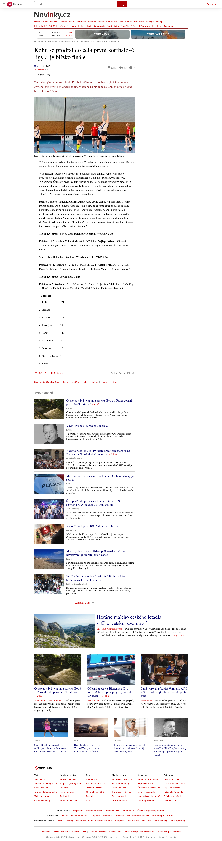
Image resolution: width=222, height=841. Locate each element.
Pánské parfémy (177, 820)
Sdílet (124, 67)
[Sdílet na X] (133, 373)
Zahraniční (81, 21)
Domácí (63, 21)
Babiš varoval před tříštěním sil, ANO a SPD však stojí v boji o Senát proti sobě (164, 692)
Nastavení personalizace (170, 831)
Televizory (146, 820)
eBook (113, 67)
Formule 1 (91, 796)
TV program (144, 26)
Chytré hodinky (160, 820)
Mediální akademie (98, 831)
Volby (71, 21)
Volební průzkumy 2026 (45, 783)
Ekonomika (139, 21)
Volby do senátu (42, 796)
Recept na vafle (119, 796)
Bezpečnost (71, 530)
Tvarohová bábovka (121, 792)
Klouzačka (119, 815)
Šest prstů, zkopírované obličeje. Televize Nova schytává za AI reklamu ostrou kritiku (95, 503)
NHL (88, 800)
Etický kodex (115, 831)
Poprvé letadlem (145, 783)
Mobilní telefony (65, 820)
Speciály (125, 26)
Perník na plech (119, 800)
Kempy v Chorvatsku (148, 779)
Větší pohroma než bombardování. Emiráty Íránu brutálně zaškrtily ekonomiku (96, 578)
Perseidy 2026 (112, 810)
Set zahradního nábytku (138, 815)
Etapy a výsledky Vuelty (71, 783)
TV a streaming (72, 509)
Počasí (133, 26)
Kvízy (116, 26)
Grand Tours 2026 (68, 800)
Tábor (114, 382)
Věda (62, 26)
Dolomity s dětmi (146, 800)
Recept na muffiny (120, 783)
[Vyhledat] (122, 4)
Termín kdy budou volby (45, 792)
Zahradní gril (158, 815)
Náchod (94, 382)
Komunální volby (42, 800)
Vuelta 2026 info (68, 779)
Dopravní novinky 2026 (175, 787)
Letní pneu (119, 820)
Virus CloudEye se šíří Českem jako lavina (92, 526)
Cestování (71, 26)
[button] (84, 125)
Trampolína (94, 815)
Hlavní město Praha (74, 458)
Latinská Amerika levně (149, 796)
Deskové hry (133, 820)
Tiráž (84, 831)
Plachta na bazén (78, 815)
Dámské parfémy (103, 820)
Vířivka (170, 815)
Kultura (128, 21)
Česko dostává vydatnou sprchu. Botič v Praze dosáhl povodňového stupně (99, 402)
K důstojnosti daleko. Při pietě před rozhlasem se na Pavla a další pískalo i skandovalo (98, 452)
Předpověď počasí (94, 810)
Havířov (104, 382)
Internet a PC (40, 26)
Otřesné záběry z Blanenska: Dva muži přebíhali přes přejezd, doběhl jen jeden (109, 692)
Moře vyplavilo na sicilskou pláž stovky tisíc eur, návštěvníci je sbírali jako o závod (96, 553)
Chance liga (91, 779)
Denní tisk (157, 26)
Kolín (85, 382)
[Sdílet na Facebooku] (128, 373)
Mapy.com (78, 810)
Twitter (56, 831)
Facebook (45, 831)
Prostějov (75, 382)
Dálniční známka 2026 (174, 783)
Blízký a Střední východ (76, 584)
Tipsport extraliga (94, 787)
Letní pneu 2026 (171, 779)
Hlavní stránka (41, 21)
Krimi (121, 21)
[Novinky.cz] (52, 15)
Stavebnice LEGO (84, 820)
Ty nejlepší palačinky (122, 779)
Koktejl (159, 21)
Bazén (65, 815)
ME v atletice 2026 (95, 792)
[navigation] (3, 4)
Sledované (168, 26)
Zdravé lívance (119, 787)
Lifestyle (150, 21)
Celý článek (178, 635)
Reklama (65, 831)
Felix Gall (64, 796)
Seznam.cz (212, 4)
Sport (109, 26)
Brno (65, 382)
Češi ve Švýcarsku (146, 792)
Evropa (69, 430)
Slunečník (107, 815)
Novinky (38, 66)
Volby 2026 (39, 779)
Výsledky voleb (41, 787)
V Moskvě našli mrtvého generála (87, 426)
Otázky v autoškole (173, 796)
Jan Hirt (64, 787)
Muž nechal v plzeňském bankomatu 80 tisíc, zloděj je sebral (100, 477)
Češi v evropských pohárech (150, 810)
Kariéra (75, 831)
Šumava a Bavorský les (149, 787)
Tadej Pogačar (67, 792)
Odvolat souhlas (148, 831)
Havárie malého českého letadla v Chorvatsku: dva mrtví (129, 619)
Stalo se (54, 21)
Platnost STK (170, 800)
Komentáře (111, 21)
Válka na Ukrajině (96, 21)
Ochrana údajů (131, 831)
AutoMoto (53, 26)
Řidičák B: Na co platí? (174, 792)
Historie (81, 26)
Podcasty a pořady (96, 26)
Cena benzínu (128, 810)
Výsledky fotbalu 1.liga (96, 783)
